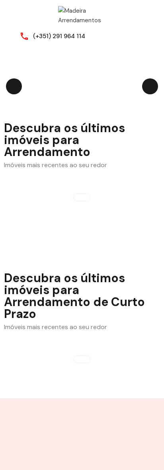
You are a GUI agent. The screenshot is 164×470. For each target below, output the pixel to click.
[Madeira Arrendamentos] (82, 15)
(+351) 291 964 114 (59, 36)
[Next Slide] (150, 86)
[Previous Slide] (14, 86)
